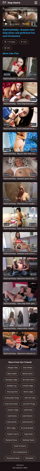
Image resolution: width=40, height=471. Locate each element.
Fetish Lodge (28, 392)
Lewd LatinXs (12, 422)
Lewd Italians (27, 416)
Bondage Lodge (11, 380)
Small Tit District (20, 446)
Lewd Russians (27, 422)
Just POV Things (29, 404)
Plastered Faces (11, 440)
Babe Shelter (12, 374)
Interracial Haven (11, 404)
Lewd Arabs (28, 410)
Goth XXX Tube (30, 398)
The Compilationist (20, 452)
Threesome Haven (13, 458)
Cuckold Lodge (27, 386)
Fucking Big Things (12, 398)
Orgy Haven (28, 434)
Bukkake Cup (12, 386)
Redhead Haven (28, 440)
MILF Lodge (11, 428)
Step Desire (14, 2)
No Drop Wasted (27, 428)
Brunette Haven (28, 380)
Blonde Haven (27, 374)
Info (8, 48)
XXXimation (29, 458)
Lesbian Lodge (13, 410)
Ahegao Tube (13, 367)
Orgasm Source (13, 434)
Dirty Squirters (12, 392)
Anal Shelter (27, 367)
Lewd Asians (12, 416)
